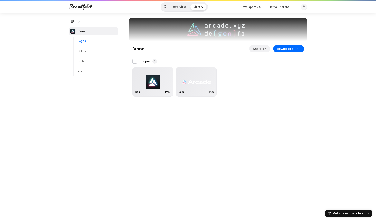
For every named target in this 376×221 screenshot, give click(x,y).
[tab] (165, 7)
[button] (304, 7)
